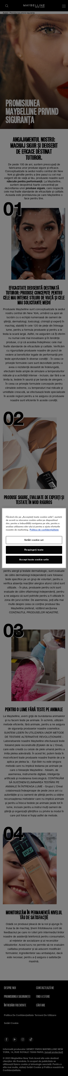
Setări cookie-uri (34, 540)
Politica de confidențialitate (44, 529)
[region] (34, 538)
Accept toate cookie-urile (34, 559)
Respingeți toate (33, 549)
